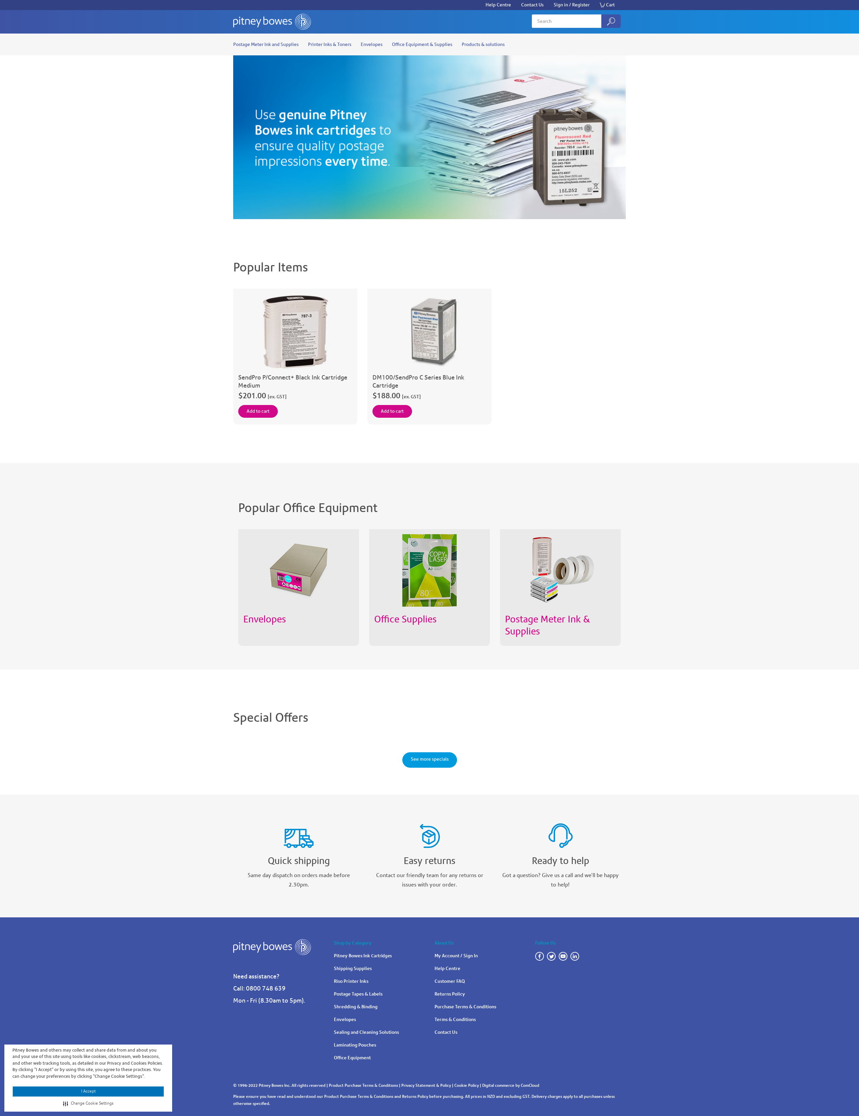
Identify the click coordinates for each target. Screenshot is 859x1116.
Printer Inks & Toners (329, 44)
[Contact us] (560, 832)
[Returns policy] (429, 832)
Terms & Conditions (455, 1019)
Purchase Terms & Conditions (465, 1007)
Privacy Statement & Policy (426, 1085)
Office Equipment (352, 1058)
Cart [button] (610, 5)
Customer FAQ (450, 981)
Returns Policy (450, 994)
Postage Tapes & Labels (358, 994)
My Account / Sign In (456, 956)
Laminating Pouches (355, 1045)
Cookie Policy (466, 1085)
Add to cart (258, 411)
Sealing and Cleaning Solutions (366, 1032)
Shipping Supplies (353, 968)
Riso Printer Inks (351, 981)
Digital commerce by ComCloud (510, 1085)
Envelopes (372, 44)
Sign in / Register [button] (572, 5)
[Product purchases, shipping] (299, 832)
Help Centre (498, 5)
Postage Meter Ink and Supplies (266, 44)
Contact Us (532, 5)
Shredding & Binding (355, 1007)
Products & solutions (483, 44)
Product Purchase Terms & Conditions (363, 1085)
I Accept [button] (88, 1091)
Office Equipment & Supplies (422, 44)
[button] (88, 1103)
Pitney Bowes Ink (363, 956)
